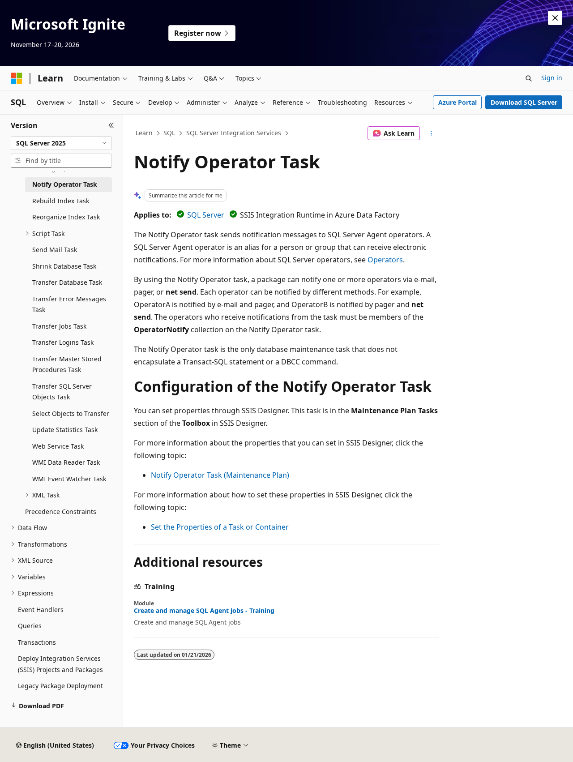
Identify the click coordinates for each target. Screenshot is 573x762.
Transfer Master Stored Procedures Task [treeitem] (67, 364)
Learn (144, 132)
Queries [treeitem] (30, 625)
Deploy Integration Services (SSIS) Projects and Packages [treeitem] (60, 664)
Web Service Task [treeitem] (58, 446)
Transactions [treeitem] (37, 642)
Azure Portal (457, 102)
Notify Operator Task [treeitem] (64, 184)
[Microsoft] (16, 78)
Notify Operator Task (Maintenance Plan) (220, 475)
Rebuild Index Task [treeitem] (60, 201)
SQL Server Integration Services (233, 132)
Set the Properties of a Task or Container (220, 527)
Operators (385, 260)
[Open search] (529, 78)
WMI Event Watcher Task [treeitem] (69, 479)
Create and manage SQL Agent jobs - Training (204, 611)
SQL (169, 132)
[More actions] (431, 133)
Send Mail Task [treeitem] (54, 249)
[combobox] (61, 143)
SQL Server (205, 215)
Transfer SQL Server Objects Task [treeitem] (62, 392)
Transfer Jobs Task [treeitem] (59, 326)
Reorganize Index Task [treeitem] (66, 217)
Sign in (551, 77)
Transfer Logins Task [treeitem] (63, 342)
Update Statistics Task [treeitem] (65, 429)
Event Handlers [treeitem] (41, 609)
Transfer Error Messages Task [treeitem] (69, 304)
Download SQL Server (524, 102)
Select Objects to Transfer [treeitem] (70, 413)
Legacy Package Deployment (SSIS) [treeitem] (60, 691)
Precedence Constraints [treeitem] (60, 511)
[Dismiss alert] (555, 18)
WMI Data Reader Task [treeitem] (66, 462)
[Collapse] (111, 125)
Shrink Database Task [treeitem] (64, 266)
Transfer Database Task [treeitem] (67, 282)
